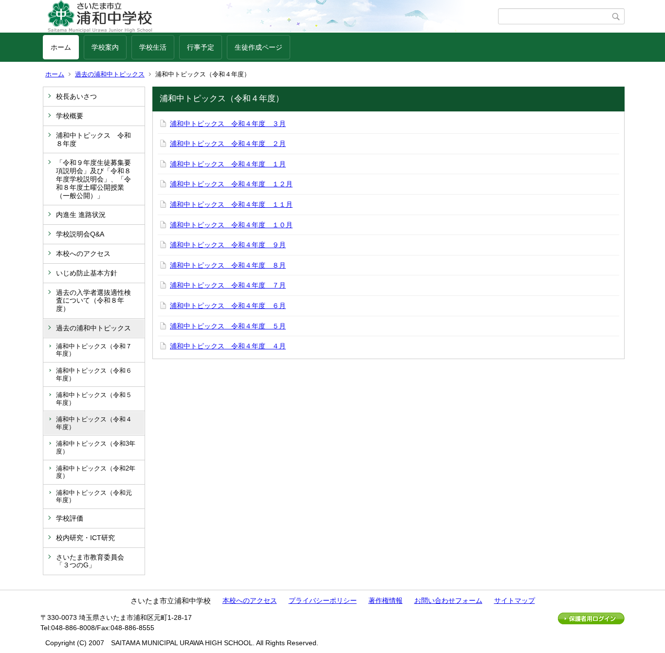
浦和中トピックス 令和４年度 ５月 (228, 326)
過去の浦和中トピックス (110, 74)
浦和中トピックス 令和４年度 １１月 (231, 204)
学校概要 (69, 116)
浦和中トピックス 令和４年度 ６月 (228, 305)
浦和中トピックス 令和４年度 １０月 (231, 225)
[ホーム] (270, 16)
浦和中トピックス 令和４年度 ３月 (228, 123)
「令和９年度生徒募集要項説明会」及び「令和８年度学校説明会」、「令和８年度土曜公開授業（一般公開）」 (93, 179)
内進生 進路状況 (81, 214)
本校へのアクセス (83, 253)
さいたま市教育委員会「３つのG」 (90, 561)
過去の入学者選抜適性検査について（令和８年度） (93, 301)
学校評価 (69, 518)
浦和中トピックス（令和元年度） (94, 496)
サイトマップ (514, 600)
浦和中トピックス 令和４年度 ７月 (228, 285)
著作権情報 (386, 600)
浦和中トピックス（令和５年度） (94, 398)
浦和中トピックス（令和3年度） (95, 447)
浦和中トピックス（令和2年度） (95, 472)
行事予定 (200, 47)
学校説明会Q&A (80, 234)
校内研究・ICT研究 (85, 538)
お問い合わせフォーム (448, 600)
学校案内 (105, 47)
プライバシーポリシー (323, 600)
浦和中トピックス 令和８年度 (93, 139)
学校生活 (152, 47)
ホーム (61, 47)
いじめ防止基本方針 (86, 273)
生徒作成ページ (258, 47)
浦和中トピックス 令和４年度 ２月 (228, 143)
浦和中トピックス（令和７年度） (94, 350)
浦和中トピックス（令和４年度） (94, 423)
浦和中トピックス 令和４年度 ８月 (228, 265)
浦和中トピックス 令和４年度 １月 (228, 164)
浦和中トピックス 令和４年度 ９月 (228, 245)
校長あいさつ (76, 96)
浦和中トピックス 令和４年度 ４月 (228, 346)
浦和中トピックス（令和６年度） (94, 374)
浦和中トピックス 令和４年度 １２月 (231, 184)
